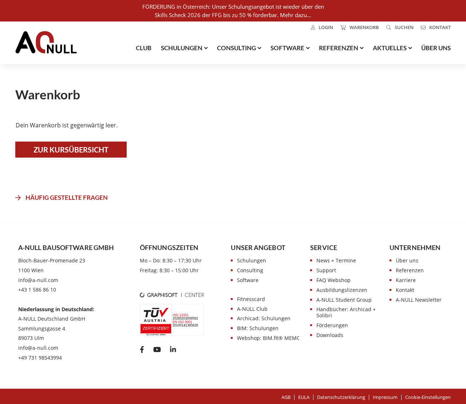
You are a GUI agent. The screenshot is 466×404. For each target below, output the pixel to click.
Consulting (250, 270)
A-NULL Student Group (344, 299)
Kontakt (440, 27)
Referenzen (410, 270)
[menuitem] (322, 27)
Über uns (407, 260)
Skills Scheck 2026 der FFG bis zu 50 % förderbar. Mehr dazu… (233, 15)
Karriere (406, 280)
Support (326, 270)
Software (247, 280)
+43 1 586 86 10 (37, 289)
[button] (428, 397)
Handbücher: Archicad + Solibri (346, 312)
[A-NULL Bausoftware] (46, 42)
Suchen (404, 27)
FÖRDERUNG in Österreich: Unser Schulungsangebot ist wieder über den (233, 6)
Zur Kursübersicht (70, 149)
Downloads (329, 335)
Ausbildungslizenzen (341, 289)
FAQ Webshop (333, 280)
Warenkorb (364, 27)
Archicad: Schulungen (264, 318)
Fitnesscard (251, 299)
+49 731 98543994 (40, 357)
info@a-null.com (38, 280)
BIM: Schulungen (258, 328)
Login (326, 27)
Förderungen (332, 325)
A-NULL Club (252, 308)
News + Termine (336, 260)
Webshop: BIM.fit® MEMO (269, 337)
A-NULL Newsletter (419, 299)
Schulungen (251, 260)
